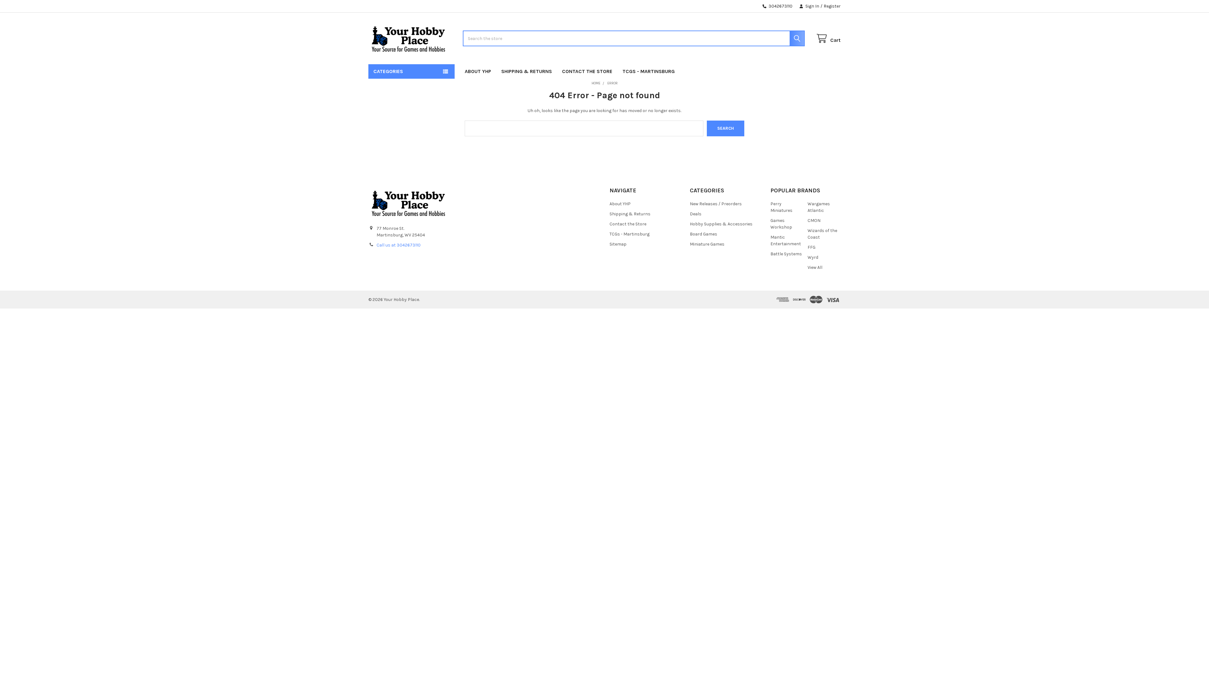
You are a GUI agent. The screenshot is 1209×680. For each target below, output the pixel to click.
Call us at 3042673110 (399, 245)
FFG (811, 247)
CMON (814, 220)
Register (832, 6)
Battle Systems (786, 254)
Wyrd (813, 257)
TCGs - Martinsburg (648, 71)
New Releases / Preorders (716, 204)
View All (815, 267)
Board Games (703, 234)
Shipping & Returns (526, 71)
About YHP (478, 71)
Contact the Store (587, 71)
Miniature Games (707, 244)
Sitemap (618, 244)
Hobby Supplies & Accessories (721, 224)
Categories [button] (388, 71)
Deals (695, 214)
